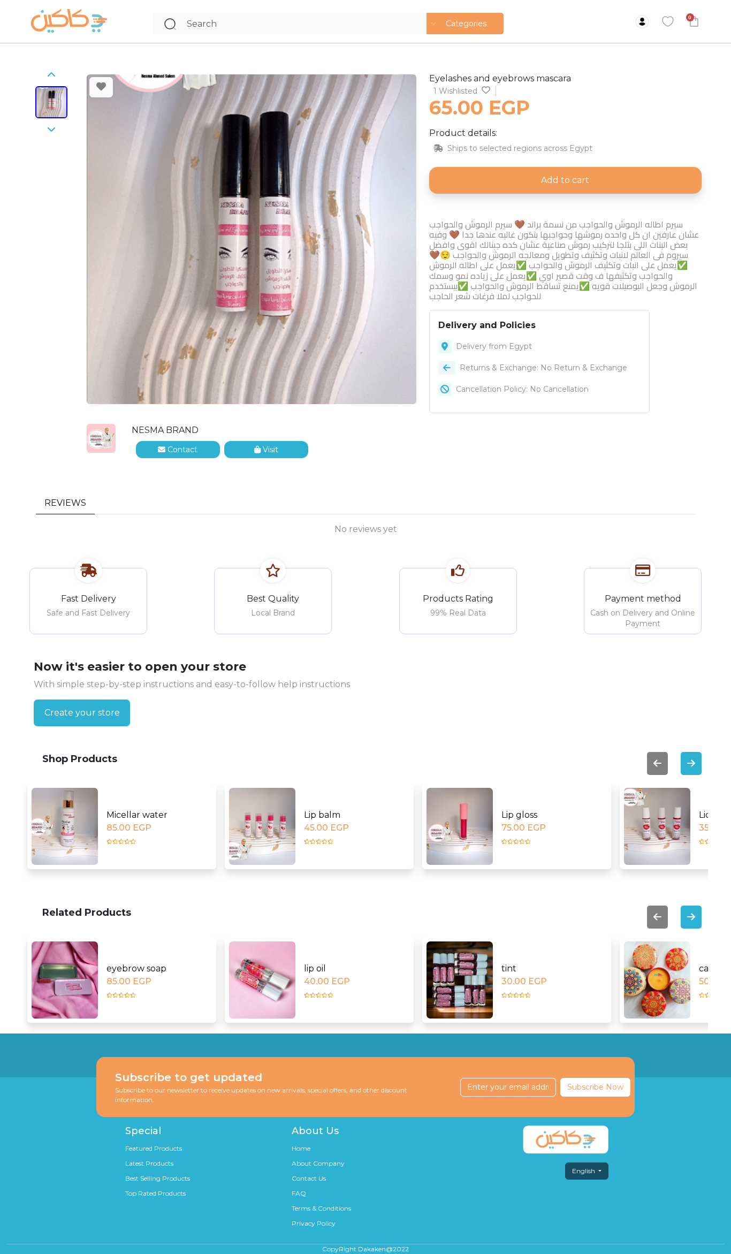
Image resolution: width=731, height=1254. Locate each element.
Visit (269, 449)
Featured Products (153, 1148)
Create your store (82, 713)
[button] (465, 23)
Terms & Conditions (321, 1208)
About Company (318, 1163)
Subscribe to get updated (188, 1077)
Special (143, 1131)
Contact (181, 449)
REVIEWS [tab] (65, 503)
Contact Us (309, 1178)
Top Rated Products (155, 1193)
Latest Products (149, 1163)
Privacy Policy (314, 1223)
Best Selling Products (157, 1178)
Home (301, 1148)
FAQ (299, 1193)
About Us (315, 1131)
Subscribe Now (595, 1087)
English (584, 1171)
